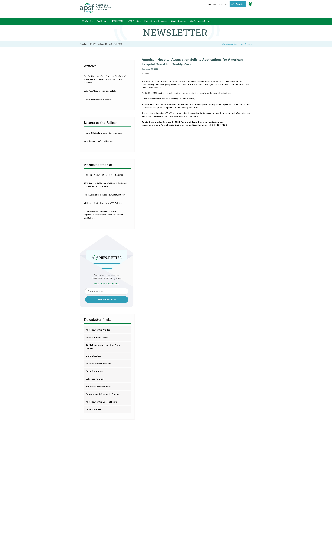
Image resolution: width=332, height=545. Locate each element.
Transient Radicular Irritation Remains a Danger (104, 133)
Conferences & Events (200, 21)
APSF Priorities (134, 21)
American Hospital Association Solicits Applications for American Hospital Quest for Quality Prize (103, 215)
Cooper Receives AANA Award (97, 99)
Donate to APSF (93, 410)
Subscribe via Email (95, 379)
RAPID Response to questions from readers (103, 346)
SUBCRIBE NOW (105, 300)
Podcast (249, 4)
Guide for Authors (94, 371)
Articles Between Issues (97, 338)
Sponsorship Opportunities (99, 387)
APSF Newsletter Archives (98, 364)
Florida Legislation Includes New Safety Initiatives (105, 195)
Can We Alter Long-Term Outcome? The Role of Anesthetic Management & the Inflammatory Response (105, 79)
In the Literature (93, 356)
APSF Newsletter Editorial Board (101, 402)
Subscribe (212, 4)
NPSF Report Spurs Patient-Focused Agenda (103, 175)
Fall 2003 (118, 44)
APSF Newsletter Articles (98, 330)
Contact (222, 4)
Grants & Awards (178, 21)
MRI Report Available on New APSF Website (103, 203)
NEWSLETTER (117, 21)
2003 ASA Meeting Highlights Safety (100, 91)
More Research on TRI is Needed (98, 141)
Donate (239, 4)
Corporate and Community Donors (102, 394)
